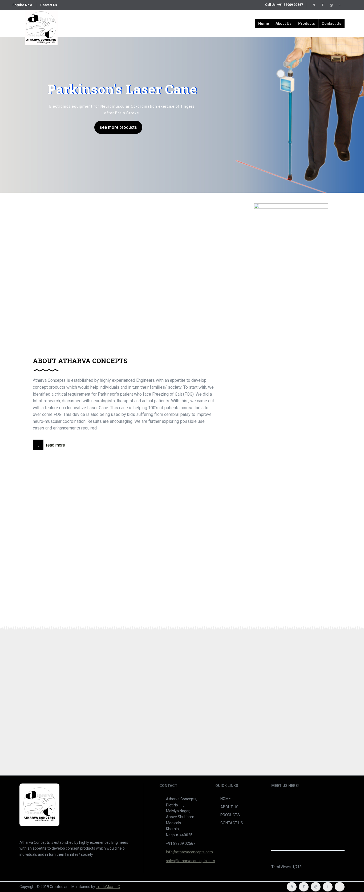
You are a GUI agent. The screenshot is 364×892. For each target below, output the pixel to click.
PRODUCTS (230, 815)
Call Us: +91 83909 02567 (284, 5)
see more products (118, 127)
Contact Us (48, 5)
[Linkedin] (331, 5)
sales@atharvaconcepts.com (190, 861)
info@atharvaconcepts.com (189, 852)
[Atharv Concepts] (41, 23)
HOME (225, 799)
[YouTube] (348, 5)
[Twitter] (340, 5)
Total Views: (281, 867)
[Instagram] (322, 5)
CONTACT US (231, 823)
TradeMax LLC (108, 887)
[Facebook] (314, 5)
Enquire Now (22, 5)
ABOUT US (229, 807)
